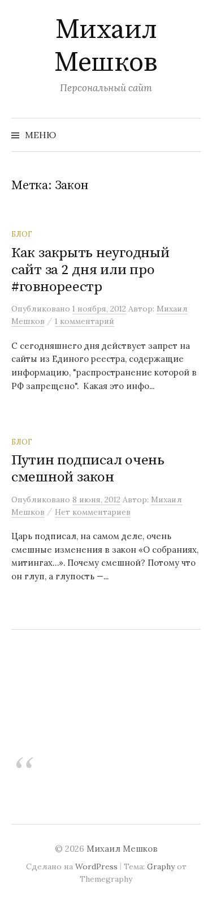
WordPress (96, 866)
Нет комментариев (93, 512)
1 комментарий (84, 321)
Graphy (161, 866)
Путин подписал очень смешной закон (88, 468)
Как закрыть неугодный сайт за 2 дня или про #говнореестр (90, 270)
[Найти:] (191, 134)
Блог (21, 233)
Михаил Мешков (105, 46)
